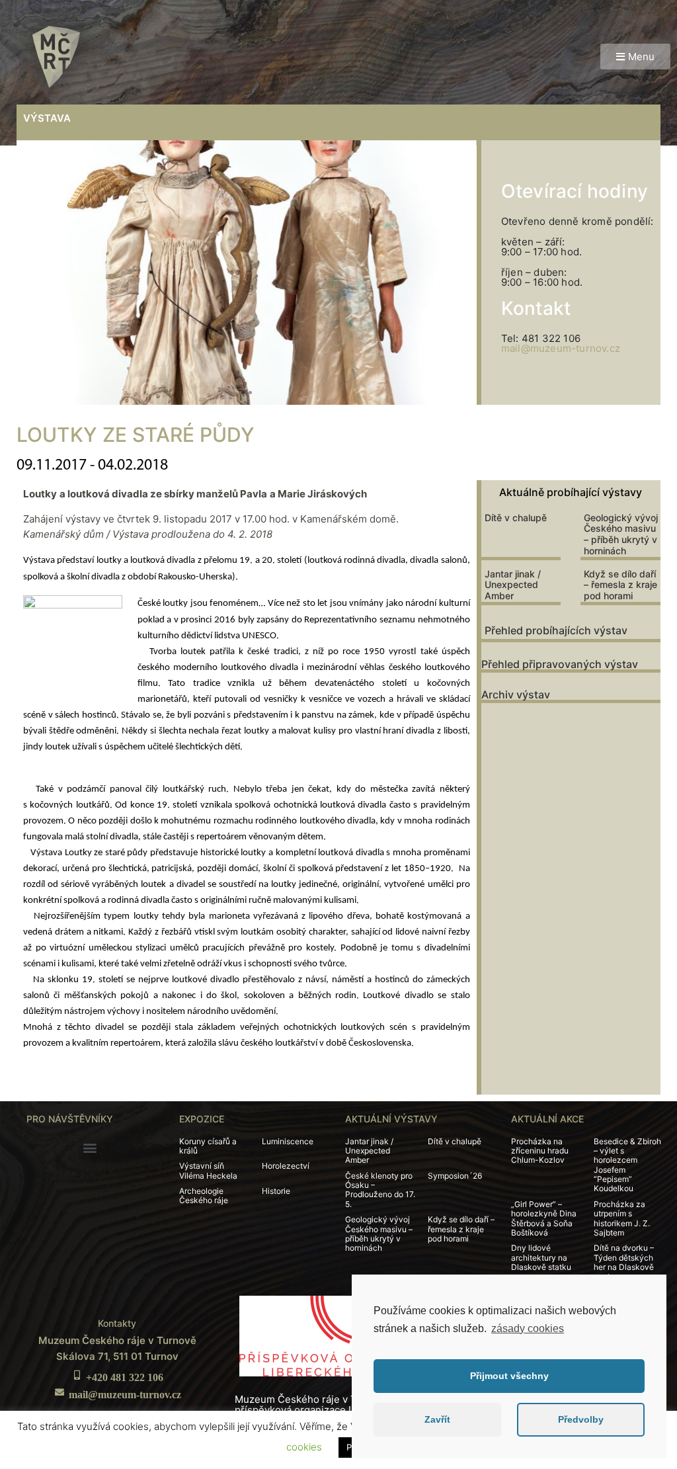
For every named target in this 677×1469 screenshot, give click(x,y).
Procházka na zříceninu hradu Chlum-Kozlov (540, 1150)
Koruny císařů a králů (208, 1145)
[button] (635, 56)
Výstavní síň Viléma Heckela (208, 1170)
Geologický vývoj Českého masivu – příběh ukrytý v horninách (621, 534)
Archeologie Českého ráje (203, 1195)
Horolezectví (285, 1166)
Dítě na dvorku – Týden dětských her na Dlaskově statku (624, 1262)
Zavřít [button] (437, 1419)
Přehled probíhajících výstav (556, 630)
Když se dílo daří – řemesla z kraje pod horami (620, 585)
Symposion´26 (455, 1176)
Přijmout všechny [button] (509, 1375)
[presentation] (41, 272)
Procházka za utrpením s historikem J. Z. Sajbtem (622, 1218)
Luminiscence (287, 1141)
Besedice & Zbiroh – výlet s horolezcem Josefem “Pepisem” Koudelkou (627, 1165)
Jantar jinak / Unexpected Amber (513, 585)
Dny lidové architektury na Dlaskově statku (541, 1257)
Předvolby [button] (581, 1419)
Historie (276, 1191)
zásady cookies (527, 1328)
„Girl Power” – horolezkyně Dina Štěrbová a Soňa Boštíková (544, 1218)
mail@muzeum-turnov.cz (560, 348)
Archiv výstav (515, 694)
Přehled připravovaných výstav (559, 664)
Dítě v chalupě (516, 517)
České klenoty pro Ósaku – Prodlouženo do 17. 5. (380, 1190)
